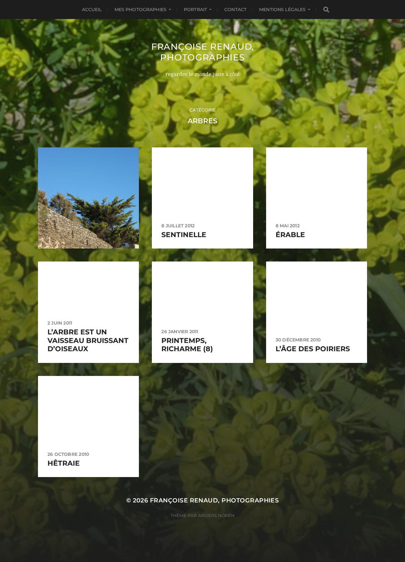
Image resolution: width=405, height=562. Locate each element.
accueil (92, 9)
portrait (195, 9)
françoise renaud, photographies (202, 52)
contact (235, 9)
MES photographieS (140, 9)
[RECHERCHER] (326, 10)
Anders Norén (216, 515)
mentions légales (282, 9)
